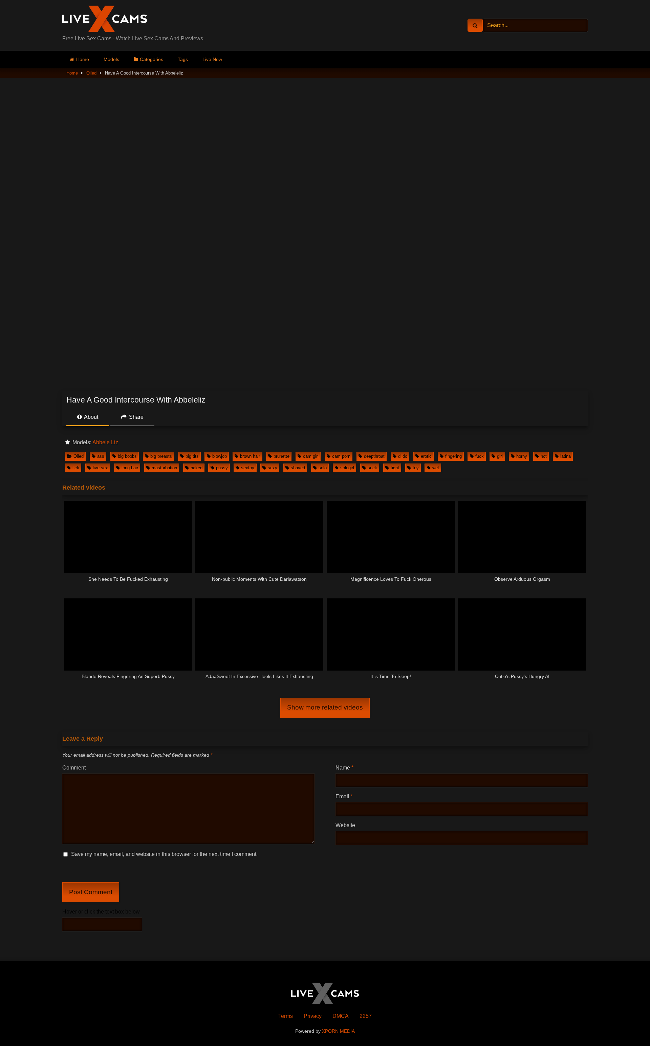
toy (416, 467)
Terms (285, 1016)
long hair (130, 467)
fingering (453, 456)
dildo (402, 456)
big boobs (127, 456)
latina (565, 456)
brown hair (250, 456)
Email (344, 796)
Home (82, 59)
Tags (183, 59)
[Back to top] (629, 1025)
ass (100, 456)
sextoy (247, 467)
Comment (74, 768)
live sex (100, 467)
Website (345, 825)
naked (196, 467)
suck (372, 467)
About (90, 417)
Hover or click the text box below (101, 912)
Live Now (212, 59)
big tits (192, 456)
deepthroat (374, 456)
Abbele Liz (105, 442)
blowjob (219, 456)
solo (323, 467)
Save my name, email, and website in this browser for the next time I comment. (164, 854)
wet (435, 467)
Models (111, 59)
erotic (426, 456)
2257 (366, 1016)
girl (500, 456)
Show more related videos (325, 707)
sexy (272, 467)
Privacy (313, 1016)
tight (395, 467)
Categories (151, 59)
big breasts (161, 456)
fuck (479, 456)
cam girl (311, 456)
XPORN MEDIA (338, 1031)
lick (75, 467)
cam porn (341, 456)
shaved (298, 467)
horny (521, 456)
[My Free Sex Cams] (104, 20)
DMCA (340, 1016)
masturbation (164, 467)
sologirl (347, 467)
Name (344, 768)
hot (544, 456)
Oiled (91, 73)
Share (136, 417)
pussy (222, 467)
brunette (281, 456)
